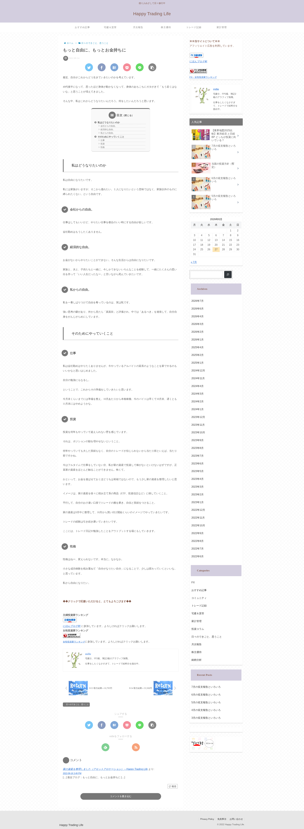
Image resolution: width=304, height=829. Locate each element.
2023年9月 (197, 440)
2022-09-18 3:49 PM (72, 773)
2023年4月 (197, 479)
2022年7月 (197, 548)
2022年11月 (198, 517)
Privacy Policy (207, 819)
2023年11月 (198, 424)
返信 (173, 786)
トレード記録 (199, 605)
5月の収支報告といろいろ (206, 702)
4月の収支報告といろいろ (206, 710)
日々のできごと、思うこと (77, 704)
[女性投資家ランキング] (71, 637)
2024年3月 (197, 393)
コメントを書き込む (120, 796)
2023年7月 (197, 455)
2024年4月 (197, 386)
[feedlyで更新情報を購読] (105, 747)
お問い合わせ (236, 819)
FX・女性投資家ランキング (203, 77)
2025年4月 (197, 347)
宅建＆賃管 (197, 613)
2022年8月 (197, 541)
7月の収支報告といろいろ (206, 687)
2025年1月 (197, 362)
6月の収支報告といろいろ (206, 694)
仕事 (103, 140)
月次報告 (196, 644)
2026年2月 (197, 331)
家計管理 (196, 621)
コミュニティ (199, 598)
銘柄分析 (196, 660)
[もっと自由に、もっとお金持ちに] (114, 67)
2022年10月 (198, 525)
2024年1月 (197, 409)
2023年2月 (197, 494)
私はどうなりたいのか (109, 122)
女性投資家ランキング (74, 641)
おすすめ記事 (199, 590)
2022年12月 (198, 510)
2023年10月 (198, 432)
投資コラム (197, 629)
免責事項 (221, 819)
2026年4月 (197, 316)
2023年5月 (197, 471)
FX (193, 582)
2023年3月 (197, 486)
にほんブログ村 (72, 626)
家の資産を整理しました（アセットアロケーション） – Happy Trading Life (105, 769)
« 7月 (194, 262)
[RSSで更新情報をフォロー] (136, 747)
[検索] (228, 274)
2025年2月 (197, 355)
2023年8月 (197, 448)
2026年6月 (197, 308)
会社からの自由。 (109, 126)
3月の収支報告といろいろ (206, 717)
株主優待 (196, 652)
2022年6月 (197, 556)
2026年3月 (197, 324)
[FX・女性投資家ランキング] (198, 72)
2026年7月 (197, 301)
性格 (103, 147)
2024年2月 (197, 401)
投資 (103, 144)
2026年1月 (197, 339)
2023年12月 (198, 417)
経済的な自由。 (108, 129)
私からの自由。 (108, 133)
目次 (120, 115)
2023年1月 (197, 502)
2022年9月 (197, 533)
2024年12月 (198, 370)
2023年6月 (197, 463)
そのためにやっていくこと (111, 136)
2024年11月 (198, 378)
